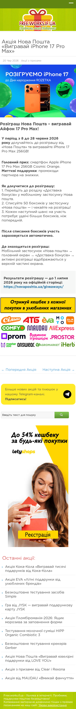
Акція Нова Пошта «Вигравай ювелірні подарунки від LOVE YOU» (39, 658)
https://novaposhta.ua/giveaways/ (34, 287)
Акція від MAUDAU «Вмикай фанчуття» (39, 678)
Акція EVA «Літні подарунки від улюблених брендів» (32, 581)
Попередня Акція (18, 370)
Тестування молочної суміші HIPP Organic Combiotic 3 (34, 633)
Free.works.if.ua (14, 695)
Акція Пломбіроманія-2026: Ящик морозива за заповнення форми (34, 620)
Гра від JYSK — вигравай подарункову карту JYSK (39, 607)
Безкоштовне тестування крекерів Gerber (35, 646)
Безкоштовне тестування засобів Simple (34, 594)
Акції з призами (31, 60)
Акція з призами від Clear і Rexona (35, 669)
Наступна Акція (59, 370)
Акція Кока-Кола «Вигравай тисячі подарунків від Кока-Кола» (35, 569)
